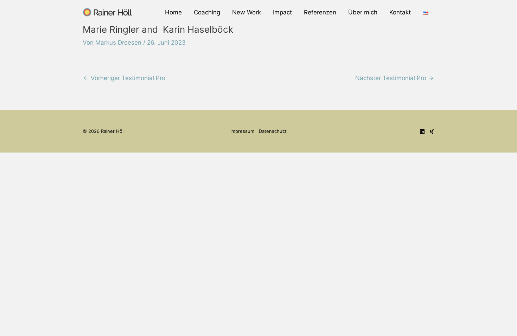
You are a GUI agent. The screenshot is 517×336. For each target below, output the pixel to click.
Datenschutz (273, 131)
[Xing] (431, 131)
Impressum (242, 131)
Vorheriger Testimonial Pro (124, 78)
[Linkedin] (422, 131)
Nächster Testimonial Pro (394, 78)
